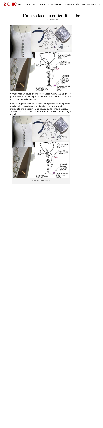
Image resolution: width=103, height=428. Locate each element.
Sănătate (80, 5)
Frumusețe (69, 5)
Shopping (91, 5)
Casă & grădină (54, 5)
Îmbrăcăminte (24, 5)
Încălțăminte (39, 5)
